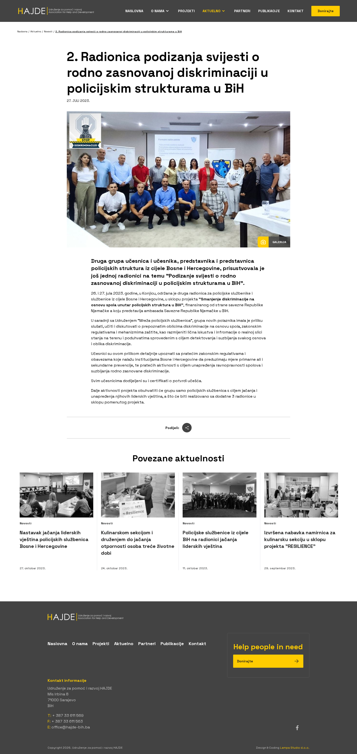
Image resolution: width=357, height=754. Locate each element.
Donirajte (326, 11)
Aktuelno (212, 11)
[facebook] (297, 727)
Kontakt (296, 11)
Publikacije (269, 11)
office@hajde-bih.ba (70, 727)
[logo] (178, 617)
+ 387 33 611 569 (68, 715)
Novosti (48, 31)
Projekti (186, 11)
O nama (157, 11)
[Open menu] (167, 11)
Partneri (242, 11)
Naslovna (134, 11)
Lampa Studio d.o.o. (294, 748)
